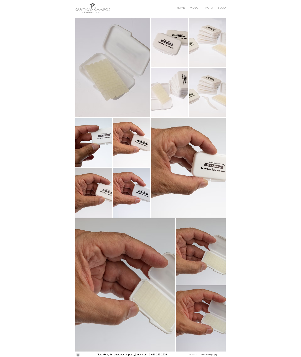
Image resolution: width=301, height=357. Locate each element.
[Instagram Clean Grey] (78, 355)
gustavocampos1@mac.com (130, 354)
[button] (193, 7)
